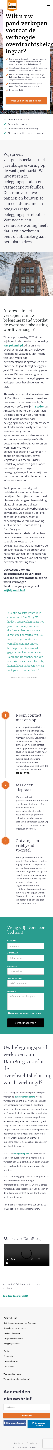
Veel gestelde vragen (12, 1374)
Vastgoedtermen (11, 1361)
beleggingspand (21, 1153)
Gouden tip (8, 1356)
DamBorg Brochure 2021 (16, 1296)
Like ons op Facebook (16, 1423)
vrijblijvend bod (14, 590)
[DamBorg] (12, 6)
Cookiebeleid (32, 1443)
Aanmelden (27, 1415)
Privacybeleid (18, 1443)
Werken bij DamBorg (12, 1333)
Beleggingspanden (12, 1343)
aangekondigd (13, 345)
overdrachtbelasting (25, 1096)
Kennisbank (9, 1366)
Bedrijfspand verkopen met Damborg (20, 1323)
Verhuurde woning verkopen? (17, 1379)
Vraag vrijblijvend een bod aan (26, 100)
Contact (7, 1351)
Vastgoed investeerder (13, 1338)
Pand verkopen (10, 1318)
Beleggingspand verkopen (15, 1328)
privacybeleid (35, 1013)
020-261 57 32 (22, 773)
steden (39, 406)
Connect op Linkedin (40, 1424)
